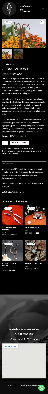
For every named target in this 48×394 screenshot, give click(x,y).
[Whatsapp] (41, 388)
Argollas (6, 64)
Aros (12, 64)
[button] (42, 22)
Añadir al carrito (19, 143)
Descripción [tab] (7, 164)
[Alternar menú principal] (43, 8)
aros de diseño (12, 154)
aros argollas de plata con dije (21, 151)
